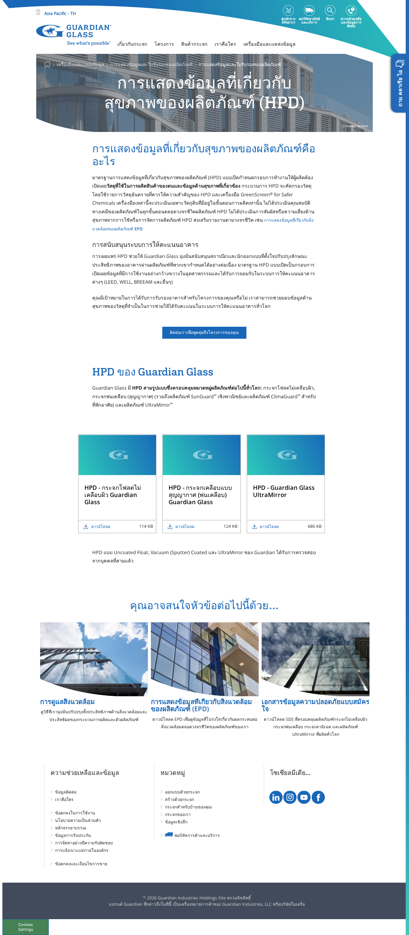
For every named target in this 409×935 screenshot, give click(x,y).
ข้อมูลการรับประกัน (73, 835)
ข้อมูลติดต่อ (65, 792)
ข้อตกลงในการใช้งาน (75, 813)
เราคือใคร (64, 799)
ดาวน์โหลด (100, 526)
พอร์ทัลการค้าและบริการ (197, 835)
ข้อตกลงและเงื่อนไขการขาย (81, 863)
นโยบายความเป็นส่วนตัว (78, 820)
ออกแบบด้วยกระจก (182, 792)
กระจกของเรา (178, 814)
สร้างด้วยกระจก (179, 799)
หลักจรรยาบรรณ (70, 828)
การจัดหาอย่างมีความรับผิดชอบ (84, 843)
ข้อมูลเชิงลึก (176, 822)
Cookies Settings (25, 926)
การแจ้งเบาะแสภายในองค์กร (81, 850)
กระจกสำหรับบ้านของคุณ (188, 807)
